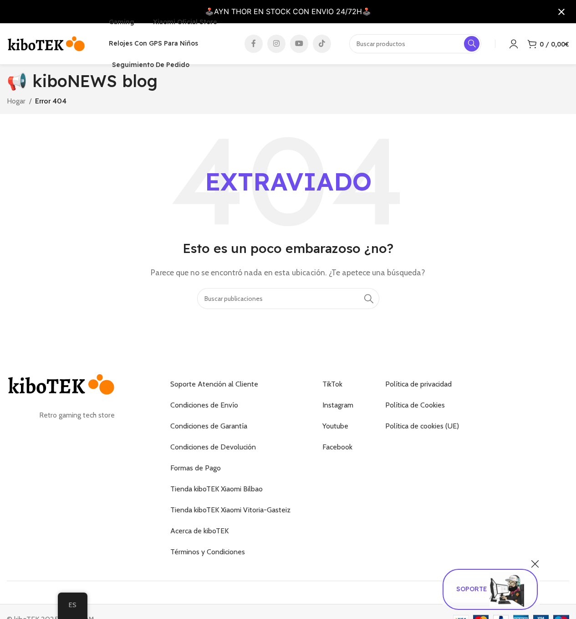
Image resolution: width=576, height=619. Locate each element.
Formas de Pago (195, 468)
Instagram (337, 405)
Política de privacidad (418, 384)
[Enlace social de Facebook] (254, 44)
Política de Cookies (415, 405)
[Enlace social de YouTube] (299, 44)
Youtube (335, 426)
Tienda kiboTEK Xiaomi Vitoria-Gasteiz (230, 510)
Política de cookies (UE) (422, 426)
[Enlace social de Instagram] (276, 44)
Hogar (16, 101)
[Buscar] (368, 298)
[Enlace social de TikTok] (322, 44)
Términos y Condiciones (207, 551)
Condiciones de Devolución (213, 447)
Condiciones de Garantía (208, 426)
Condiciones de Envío (204, 405)
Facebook (337, 447)
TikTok (332, 384)
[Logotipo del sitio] (46, 43)
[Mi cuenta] (514, 44)
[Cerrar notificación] (561, 11)
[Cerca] (535, 563)
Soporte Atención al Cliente (214, 384)
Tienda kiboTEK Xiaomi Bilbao (216, 489)
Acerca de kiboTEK (199, 530)
